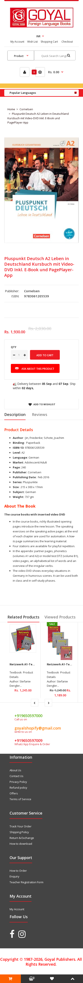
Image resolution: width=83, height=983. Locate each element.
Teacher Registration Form (26, 882)
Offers (14, 793)
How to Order (18, 871)
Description (15, 414)
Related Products (23, 617)
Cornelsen (26, 109)
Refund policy (18, 787)
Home (11, 109)
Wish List (32, 41)
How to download (21, 844)
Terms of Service (20, 799)
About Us (15, 770)
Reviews (39, 414)
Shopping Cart (49, 41)
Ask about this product (37, 369)
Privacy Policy (18, 782)
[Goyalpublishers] (41, 26)
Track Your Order (20, 826)
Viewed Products (60, 617)
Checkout (67, 41)
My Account (17, 41)
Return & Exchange (22, 838)
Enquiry (14, 876)
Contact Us (16, 776)
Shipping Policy (19, 832)
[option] (41, 190)
